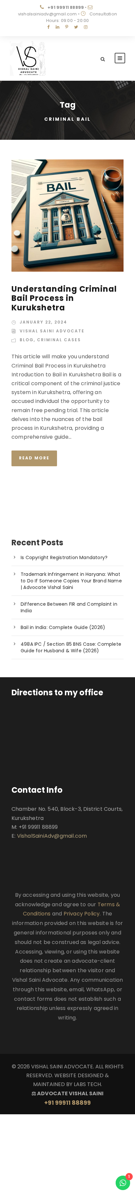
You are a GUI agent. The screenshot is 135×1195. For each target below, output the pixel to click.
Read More (34, 458)
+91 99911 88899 (66, 7)
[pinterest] (66, 27)
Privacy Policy (82, 913)
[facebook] (48, 27)
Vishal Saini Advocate (52, 331)
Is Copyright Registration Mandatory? (64, 557)
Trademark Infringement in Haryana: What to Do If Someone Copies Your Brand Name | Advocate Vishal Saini (71, 581)
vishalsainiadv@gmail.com (47, 14)
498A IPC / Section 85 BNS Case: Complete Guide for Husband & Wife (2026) (71, 647)
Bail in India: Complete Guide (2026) (63, 627)
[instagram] (85, 27)
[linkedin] (57, 27)
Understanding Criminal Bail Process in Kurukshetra (64, 298)
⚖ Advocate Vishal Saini (67, 1098)
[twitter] (76, 27)
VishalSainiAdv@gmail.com (52, 836)
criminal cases (59, 340)
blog (27, 340)
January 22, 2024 (43, 322)
